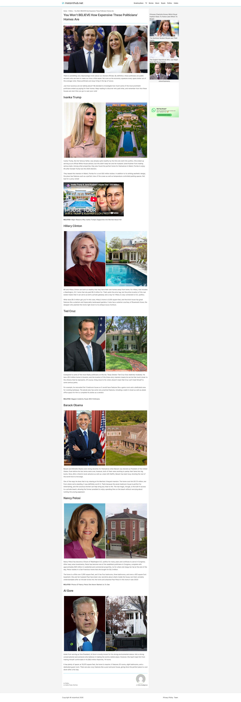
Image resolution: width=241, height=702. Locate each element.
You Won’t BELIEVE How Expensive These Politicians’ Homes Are (94, 11)
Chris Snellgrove (143, 685)
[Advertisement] (164, 94)
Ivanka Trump (68, 685)
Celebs (176, 3)
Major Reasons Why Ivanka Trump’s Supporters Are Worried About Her (96, 220)
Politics (169, 3)
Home (65, 11)
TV (146, 3)
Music (157, 3)
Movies (151, 3)
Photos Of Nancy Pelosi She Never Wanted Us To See (90, 584)
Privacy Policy (168, 697)
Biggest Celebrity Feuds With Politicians (85, 399)
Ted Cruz (75, 685)
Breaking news (138, 3)
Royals (163, 3)
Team (176, 697)
